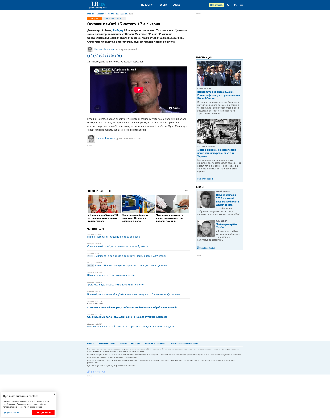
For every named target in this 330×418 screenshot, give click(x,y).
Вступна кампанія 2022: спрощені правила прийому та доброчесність (227, 199)
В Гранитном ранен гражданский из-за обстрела (113, 236)
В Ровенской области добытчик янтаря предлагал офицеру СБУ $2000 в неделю (130, 326)
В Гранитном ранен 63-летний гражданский (110, 275)
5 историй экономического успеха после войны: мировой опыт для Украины (216, 153)
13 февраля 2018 (122, 14)
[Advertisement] (138, 165)
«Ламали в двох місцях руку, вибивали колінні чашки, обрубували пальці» (132, 307)
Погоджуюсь (43, 412)
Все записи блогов (206, 247)
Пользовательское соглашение (184, 343)
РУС (235, 4)
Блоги (163, 4)
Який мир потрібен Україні (226, 225)
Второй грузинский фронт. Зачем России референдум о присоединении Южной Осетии (218, 95)
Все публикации (205, 178)
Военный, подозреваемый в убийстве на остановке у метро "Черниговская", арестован (133, 294)
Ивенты (123, 343)
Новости (146, 4)
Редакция (135, 343)
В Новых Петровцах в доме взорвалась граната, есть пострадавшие (127, 265)
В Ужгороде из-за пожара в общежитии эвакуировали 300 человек (127, 255)
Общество (101, 13)
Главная (90, 13)
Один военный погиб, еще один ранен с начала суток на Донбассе (127, 317)
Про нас (90, 343)
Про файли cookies (11, 412)
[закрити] (54, 394)
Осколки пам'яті (114, 18)
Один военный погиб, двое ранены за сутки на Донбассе (117, 246)
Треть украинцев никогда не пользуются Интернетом (116, 284)
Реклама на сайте (107, 343)
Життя (111, 13)
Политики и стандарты (155, 343)
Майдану (118, 30)
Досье (176, 4)
